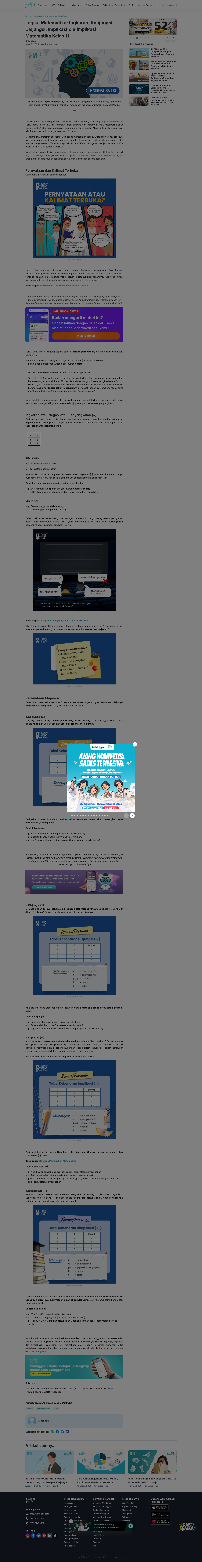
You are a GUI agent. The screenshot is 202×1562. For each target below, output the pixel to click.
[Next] (132, 815)
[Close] (135, 744)
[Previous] (126, 815)
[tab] (69, 816)
